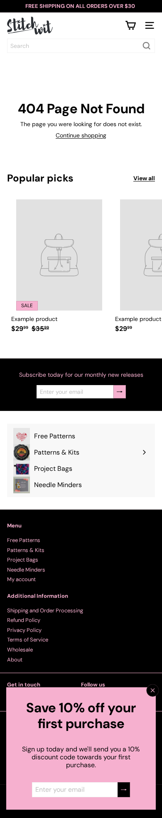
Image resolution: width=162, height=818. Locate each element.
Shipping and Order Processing (45, 610)
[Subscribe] (124, 790)
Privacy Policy (24, 630)
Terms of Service (27, 639)
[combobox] (81, 46)
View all (144, 178)
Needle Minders (26, 569)
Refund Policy (23, 620)
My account (21, 579)
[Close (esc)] (153, 690)
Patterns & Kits (25, 550)
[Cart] (130, 25)
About (14, 659)
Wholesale (20, 649)
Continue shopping (81, 135)
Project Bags (22, 559)
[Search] (146, 46)
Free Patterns (23, 540)
